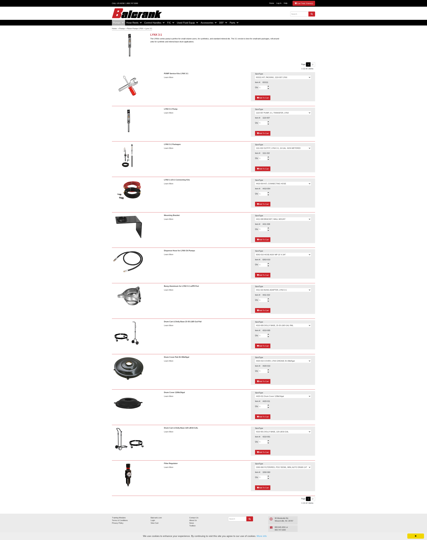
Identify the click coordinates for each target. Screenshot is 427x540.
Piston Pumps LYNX (135, 28)
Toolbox (192, 526)
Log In (278, 3)
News (191, 523)
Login (153, 520)
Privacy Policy (117, 523)
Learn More (168, 77)
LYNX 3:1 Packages (172, 144)
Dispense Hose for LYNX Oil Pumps (179, 251)
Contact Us (193, 518)
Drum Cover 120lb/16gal (174, 392)
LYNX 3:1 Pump (170, 109)
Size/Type (259, 74)
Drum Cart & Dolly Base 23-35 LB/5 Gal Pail (182, 322)
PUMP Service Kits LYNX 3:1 (176, 73)
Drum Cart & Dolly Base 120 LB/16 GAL (181, 428)
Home (271, 3)
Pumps (122, 28)
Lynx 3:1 (148, 28)
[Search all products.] (311, 13)
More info (262, 536)
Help (285, 3)
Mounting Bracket (172, 215)
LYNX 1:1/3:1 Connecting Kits (177, 180)
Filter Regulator (171, 463)
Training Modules (119, 518)
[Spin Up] (268, 86)
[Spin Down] (268, 88)
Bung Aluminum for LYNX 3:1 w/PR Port (181, 286)
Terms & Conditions (120, 520)
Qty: (257, 87)
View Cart (154, 523)
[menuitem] (118, 23)
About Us (193, 520)
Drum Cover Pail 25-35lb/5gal (176, 357)
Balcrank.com (156, 518)
